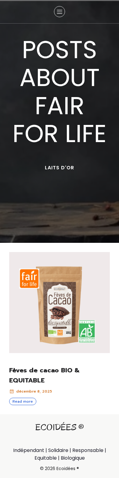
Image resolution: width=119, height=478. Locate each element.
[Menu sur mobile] (59, 11)
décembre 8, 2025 (34, 391)
